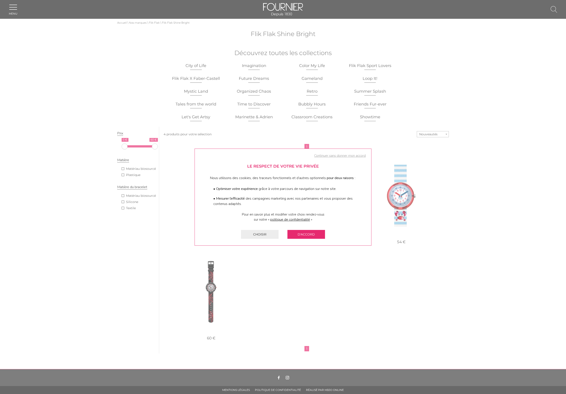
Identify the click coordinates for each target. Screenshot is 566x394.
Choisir (259, 234)
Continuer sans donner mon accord (340, 155)
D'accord (306, 234)
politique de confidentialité (290, 219)
